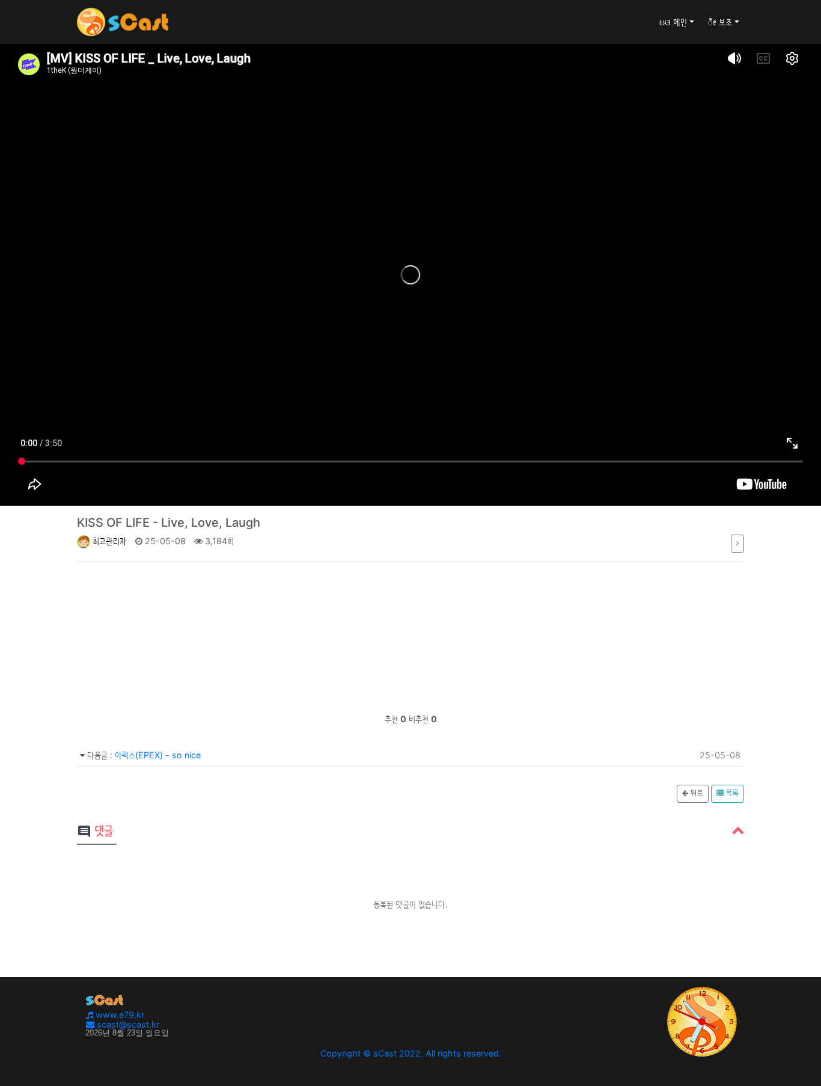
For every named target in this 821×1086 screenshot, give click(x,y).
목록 (731, 793)
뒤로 (695, 793)
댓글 (95, 831)
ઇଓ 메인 (673, 22)
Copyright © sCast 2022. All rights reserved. (410, 1053)
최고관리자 (108, 541)
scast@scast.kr (126, 1024)
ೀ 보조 (719, 22)
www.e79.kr (118, 1015)
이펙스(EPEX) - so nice (158, 755)
